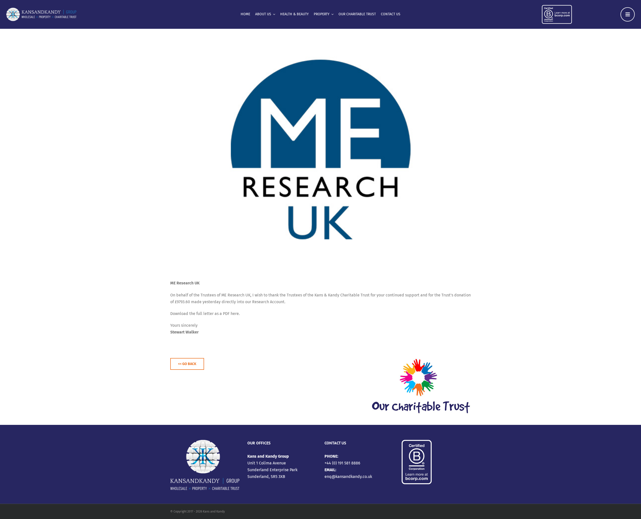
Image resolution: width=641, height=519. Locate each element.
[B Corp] (557, 7)
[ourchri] (421, 352)
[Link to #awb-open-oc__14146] (627, 14)
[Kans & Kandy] (41, 9)
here (235, 313)
